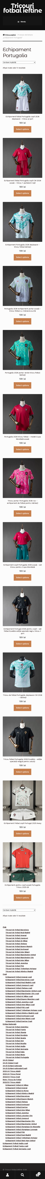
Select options (22, 129)
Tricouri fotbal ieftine (22, 8)
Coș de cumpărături (34, 1172)
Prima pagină (10, 35)
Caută (22, 1175)
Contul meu (7, 1175)
